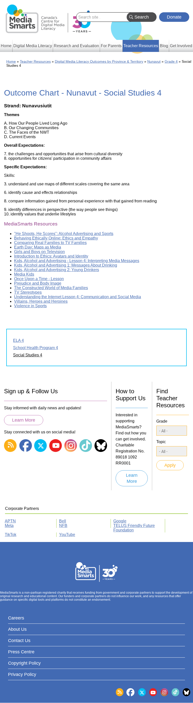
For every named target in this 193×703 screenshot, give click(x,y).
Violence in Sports (30, 306)
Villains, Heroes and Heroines (41, 301)
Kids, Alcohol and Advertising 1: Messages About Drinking (65, 265)
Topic (161, 442)
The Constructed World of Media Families (51, 288)
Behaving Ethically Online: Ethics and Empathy (56, 238)
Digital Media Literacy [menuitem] (32, 46)
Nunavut (154, 61)
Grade (161, 421)
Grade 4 (171, 61)
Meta (9, 525)
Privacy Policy (22, 674)
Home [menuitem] (6, 46)
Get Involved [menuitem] (181, 46)
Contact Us (19, 640)
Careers (16, 617)
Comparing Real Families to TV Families (50, 243)
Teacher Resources (35, 61)
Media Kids (24, 274)
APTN (10, 521)
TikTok (10, 534)
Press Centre (21, 651)
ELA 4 (18, 340)
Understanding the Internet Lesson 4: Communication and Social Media (77, 297)
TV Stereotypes (28, 292)
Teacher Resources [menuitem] (140, 46)
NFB (63, 525)
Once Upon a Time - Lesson (39, 279)
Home (11, 61)
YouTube (67, 534)
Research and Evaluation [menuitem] (76, 46)
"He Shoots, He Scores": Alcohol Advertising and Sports (63, 233)
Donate (174, 17)
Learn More (23, 420)
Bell (62, 521)
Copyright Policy (24, 663)
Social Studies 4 (27, 355)
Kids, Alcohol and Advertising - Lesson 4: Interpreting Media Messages (76, 261)
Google (119, 521)
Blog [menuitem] (164, 46)
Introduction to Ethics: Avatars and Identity (51, 256)
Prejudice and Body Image (37, 283)
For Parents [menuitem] (111, 46)
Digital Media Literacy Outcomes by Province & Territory (99, 61)
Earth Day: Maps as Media (37, 247)
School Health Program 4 (35, 348)
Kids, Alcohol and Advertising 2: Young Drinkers (56, 270)
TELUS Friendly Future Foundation (134, 527)
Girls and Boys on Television (39, 252)
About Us (17, 629)
